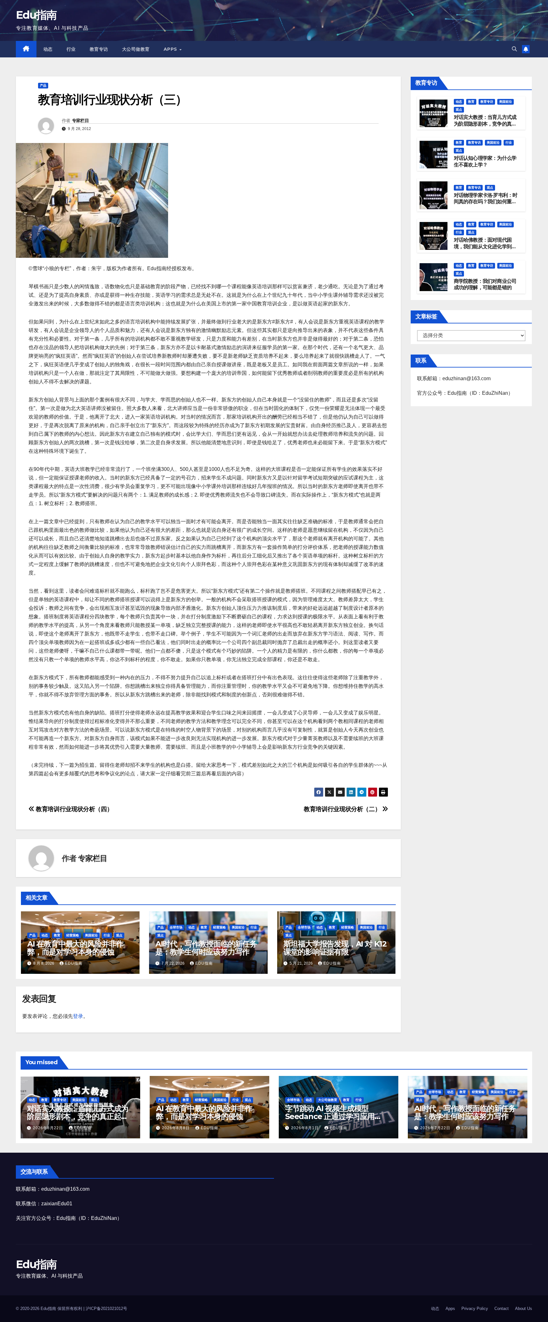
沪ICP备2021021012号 (106, 1308)
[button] (514, 49)
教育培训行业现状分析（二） (343, 809)
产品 (43, 85)
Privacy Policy (474, 1308)
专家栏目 (80, 120)
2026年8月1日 (305, 1128)
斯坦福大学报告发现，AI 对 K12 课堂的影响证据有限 (335, 947)
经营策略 (72, 935)
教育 (57, 935)
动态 (48, 49)
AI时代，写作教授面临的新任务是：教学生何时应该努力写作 (206, 947)
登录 (78, 1016)
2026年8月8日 (176, 1128)
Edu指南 (36, 15)
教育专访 (99, 49)
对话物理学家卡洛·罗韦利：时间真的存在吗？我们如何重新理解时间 (486, 202)
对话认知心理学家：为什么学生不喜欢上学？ (485, 161)
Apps (171, 49)
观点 (119, 935)
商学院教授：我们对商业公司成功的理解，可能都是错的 (485, 284)
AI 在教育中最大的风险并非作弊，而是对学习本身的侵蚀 (75, 947)
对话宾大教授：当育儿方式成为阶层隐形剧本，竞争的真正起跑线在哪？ (485, 124)
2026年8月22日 (48, 1128)
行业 (71, 49)
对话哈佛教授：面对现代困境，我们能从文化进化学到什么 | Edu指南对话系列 (485, 247)
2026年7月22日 (436, 1128)
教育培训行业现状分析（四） (74, 809)
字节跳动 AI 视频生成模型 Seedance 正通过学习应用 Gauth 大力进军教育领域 (330, 1116)
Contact (501, 1308)
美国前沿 (91, 935)
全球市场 (176, 927)
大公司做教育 (136, 49)
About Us (523, 1308)
